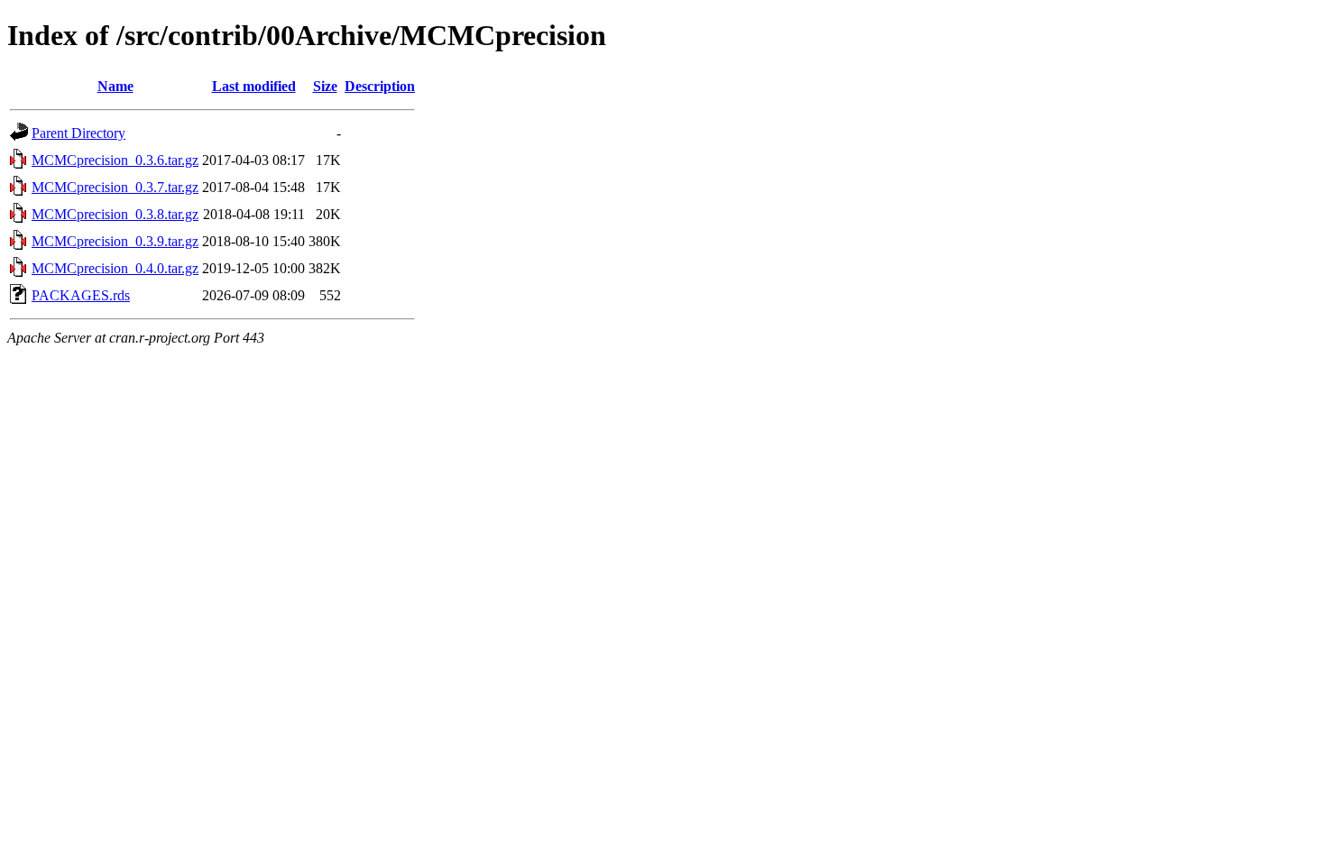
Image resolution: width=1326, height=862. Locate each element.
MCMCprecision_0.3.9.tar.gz (115, 241)
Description (380, 86)
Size (325, 86)
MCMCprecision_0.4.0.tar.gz (115, 268)
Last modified (254, 86)
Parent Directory (78, 133)
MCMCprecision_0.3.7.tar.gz (115, 187)
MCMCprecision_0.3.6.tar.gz (115, 160)
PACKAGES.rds (81, 295)
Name (115, 86)
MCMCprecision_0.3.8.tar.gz (115, 214)
